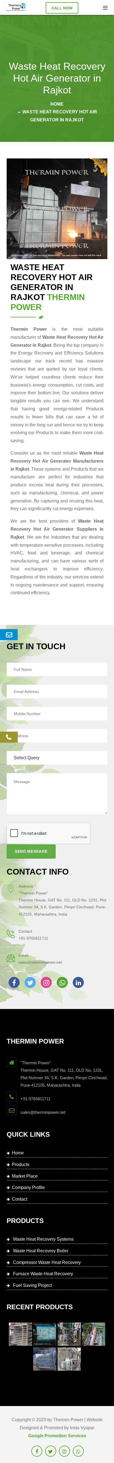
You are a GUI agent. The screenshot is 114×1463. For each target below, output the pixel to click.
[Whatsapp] (62, 982)
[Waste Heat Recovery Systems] (20, 1334)
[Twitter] (30, 982)
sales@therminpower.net (40, 962)
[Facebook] (14, 982)
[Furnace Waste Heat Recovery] (93, 1334)
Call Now (61, 8)
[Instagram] (46, 982)
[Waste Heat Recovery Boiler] (44, 1334)
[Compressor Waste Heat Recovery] (69, 1334)
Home (57, 104)
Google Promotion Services (57, 1435)
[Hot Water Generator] (69, 1359)
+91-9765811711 (33, 938)
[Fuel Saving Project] (44, 1359)
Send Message (31, 851)
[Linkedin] (78, 982)
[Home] (15, 7)
